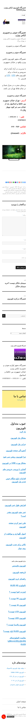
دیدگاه (24, 215)
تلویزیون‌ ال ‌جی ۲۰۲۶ (17, 680)
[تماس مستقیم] (4, 717)
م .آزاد (24, 187)
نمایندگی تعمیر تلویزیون (21, 193)
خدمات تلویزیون (16, 191)
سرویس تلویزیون (9, 191)
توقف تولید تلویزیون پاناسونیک (15, 668)
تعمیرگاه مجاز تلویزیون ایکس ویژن (13, 188)
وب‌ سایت (24, 257)
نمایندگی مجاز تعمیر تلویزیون (8, 193)
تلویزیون (12, 187)
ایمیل (24, 248)
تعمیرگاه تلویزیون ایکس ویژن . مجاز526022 (16, 714)
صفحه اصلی (21, 702)
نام (25, 239)
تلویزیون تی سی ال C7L (17, 676)
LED (13, 75)
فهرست (23, 15)
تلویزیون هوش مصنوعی (17, 684)
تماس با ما (20, 400)
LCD (8, 75)
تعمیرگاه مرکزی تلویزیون (20, 190)
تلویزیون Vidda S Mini (17, 672)
